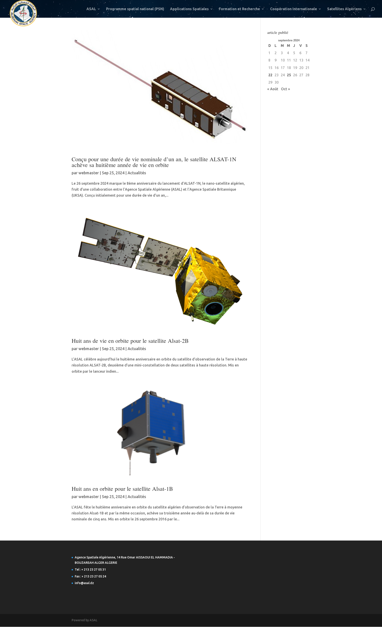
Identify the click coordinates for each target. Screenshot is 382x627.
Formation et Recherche (239, 9)
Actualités (137, 173)
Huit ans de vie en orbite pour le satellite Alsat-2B (130, 340)
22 (270, 75)
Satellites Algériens (344, 9)
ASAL (91, 9)
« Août (272, 89)
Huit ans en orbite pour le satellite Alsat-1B (122, 488)
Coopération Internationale (293, 9)
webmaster (88, 173)
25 (289, 75)
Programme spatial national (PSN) (135, 9)
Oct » (285, 89)
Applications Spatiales (189, 9)
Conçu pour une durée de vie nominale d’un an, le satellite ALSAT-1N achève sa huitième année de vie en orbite (154, 162)
